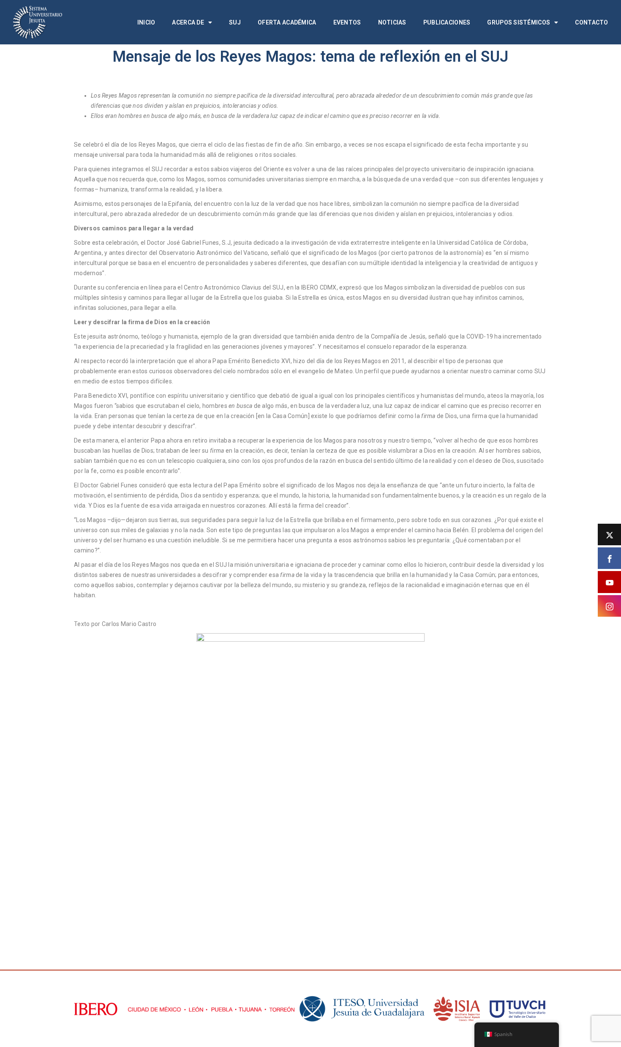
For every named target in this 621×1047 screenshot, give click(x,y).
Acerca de (188, 22)
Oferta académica (287, 22)
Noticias (392, 22)
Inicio (146, 22)
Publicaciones (447, 22)
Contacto (591, 22)
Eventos (347, 22)
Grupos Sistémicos (518, 22)
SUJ (235, 22)
